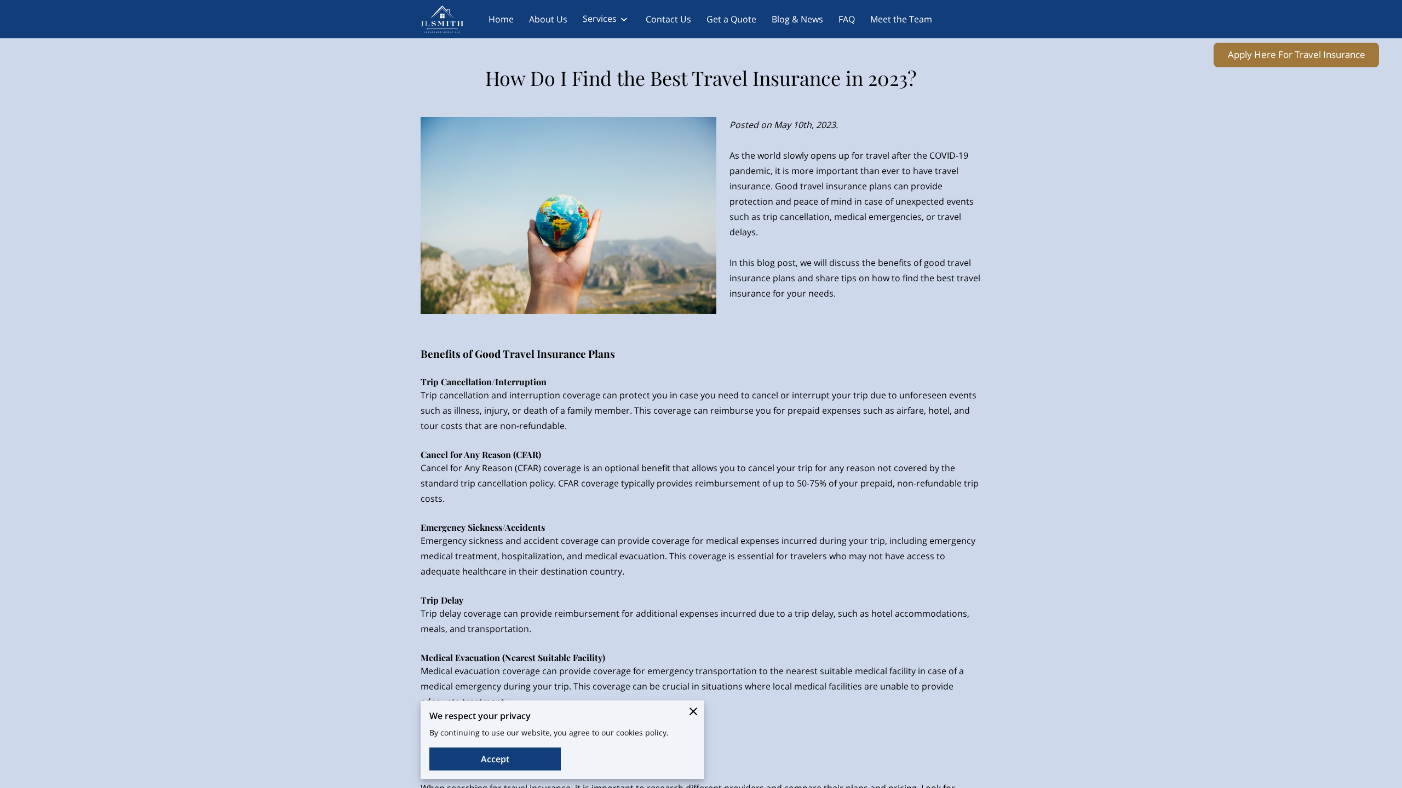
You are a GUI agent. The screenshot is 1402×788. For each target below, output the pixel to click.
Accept (495, 759)
